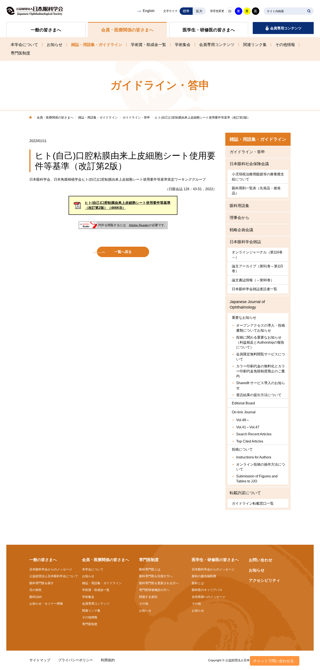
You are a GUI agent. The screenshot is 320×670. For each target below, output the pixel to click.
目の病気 (35, 590)
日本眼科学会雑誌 (245, 242)
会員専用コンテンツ (285, 28)
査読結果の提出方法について (258, 395)
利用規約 (108, 660)
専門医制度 (20, 53)
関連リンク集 (255, 44)
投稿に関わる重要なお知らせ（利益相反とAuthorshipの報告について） (260, 342)
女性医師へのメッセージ (208, 597)
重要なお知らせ (244, 317)
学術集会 (182, 44)
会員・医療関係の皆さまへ (127, 29)
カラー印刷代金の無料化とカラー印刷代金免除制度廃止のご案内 (260, 371)
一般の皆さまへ (46, 29)
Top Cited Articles (249, 441)
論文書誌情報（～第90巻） (253, 280)
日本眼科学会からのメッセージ (50, 569)
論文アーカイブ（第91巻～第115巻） (257, 268)
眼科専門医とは (149, 569)
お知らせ (54, 44)
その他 (143, 603)
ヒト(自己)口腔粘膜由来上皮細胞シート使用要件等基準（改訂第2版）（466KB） (127, 205)
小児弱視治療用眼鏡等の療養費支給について (258, 176)
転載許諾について (245, 493)
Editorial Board (243, 403)
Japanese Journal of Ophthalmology (247, 304)
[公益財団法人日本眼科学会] (34, 11)
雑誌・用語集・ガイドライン (96, 44)
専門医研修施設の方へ (154, 590)
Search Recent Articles (253, 434)
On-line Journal (244, 412)
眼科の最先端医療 (204, 576)
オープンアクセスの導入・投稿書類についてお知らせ (260, 328)
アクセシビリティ (264, 580)
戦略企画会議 (241, 230)
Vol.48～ (242, 420)
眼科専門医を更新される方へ (159, 583)
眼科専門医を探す (41, 583)
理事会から (239, 217)
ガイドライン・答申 (136, 117)
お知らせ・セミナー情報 (46, 603)
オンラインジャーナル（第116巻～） (257, 254)
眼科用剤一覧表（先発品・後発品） (256, 190)
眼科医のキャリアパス (207, 590)
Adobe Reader (139, 225)
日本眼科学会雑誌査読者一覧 (254, 289)
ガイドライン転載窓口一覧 (253, 503)
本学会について (24, 44)
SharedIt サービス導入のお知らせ (260, 385)
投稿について (242, 449)
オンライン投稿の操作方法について (260, 467)
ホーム (30, 117)
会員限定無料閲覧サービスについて (260, 356)
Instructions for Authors (253, 457)
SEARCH (309, 11)
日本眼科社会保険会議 (249, 164)
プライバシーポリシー (75, 660)
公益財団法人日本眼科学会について (53, 576)
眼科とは (198, 583)
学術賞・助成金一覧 (148, 44)
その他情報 (285, 44)
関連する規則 (148, 597)
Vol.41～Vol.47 (247, 427)
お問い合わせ (260, 560)
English (149, 11)
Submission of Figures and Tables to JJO (257, 478)
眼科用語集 (239, 206)
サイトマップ (39, 660)
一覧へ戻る (123, 252)
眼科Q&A (35, 597)
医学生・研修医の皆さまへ (209, 29)
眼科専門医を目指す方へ (156, 576)
